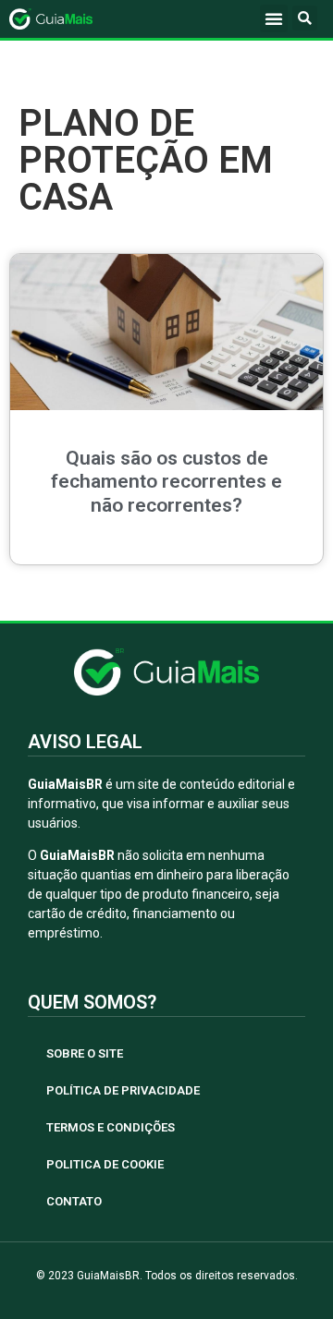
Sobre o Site (84, 1053)
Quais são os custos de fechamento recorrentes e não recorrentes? (166, 481)
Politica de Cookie (105, 1164)
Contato (74, 1201)
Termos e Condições (110, 1127)
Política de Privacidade (123, 1090)
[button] (274, 18)
